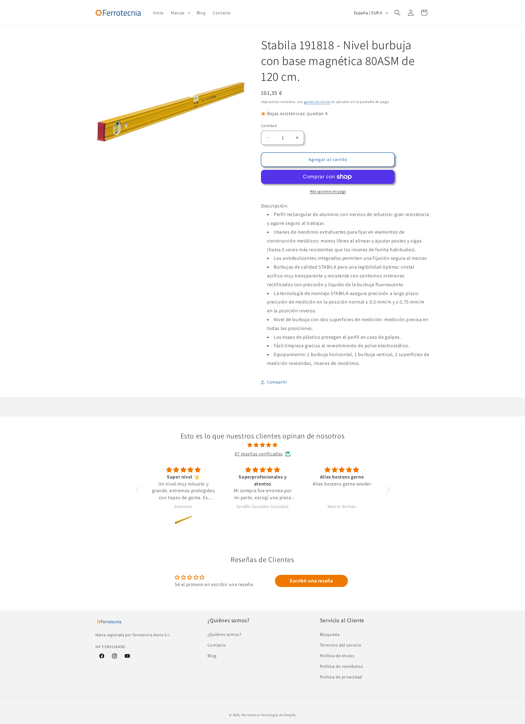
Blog (212, 655)
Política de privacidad (341, 677)
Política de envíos (337, 655)
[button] (180, 12)
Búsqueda (330, 634)
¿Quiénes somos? (224, 634)
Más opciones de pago (328, 191)
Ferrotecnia (251, 715)
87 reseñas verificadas (259, 454)
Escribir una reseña (311, 581)
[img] (263, 445)
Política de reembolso (341, 666)
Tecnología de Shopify (278, 715)
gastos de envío (317, 101)
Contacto (217, 645)
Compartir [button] (277, 382)
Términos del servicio (341, 645)
